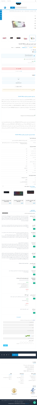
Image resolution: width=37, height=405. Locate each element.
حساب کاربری (9, 0)
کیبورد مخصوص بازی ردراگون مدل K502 (30, 201)
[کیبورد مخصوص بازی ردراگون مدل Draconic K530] (6, 192)
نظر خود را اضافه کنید (5, 213)
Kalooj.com (27, 403)
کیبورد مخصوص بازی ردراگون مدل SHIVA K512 (18, 201)
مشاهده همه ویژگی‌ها (19, 86)
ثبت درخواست (15, 354)
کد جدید (33, 336)
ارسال (5, 345)
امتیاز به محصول (31, 340)
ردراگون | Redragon (24, 47)
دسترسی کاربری (3, 0)
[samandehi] (14, 391)
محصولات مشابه (27, 186)
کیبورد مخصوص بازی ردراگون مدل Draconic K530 (6, 201)
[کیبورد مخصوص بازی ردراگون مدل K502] (30, 192)
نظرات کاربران (33, 210)
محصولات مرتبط (32, 186)
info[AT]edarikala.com (30, 369)
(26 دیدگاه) (30, 47)
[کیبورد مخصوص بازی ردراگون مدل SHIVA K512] (18, 193)
